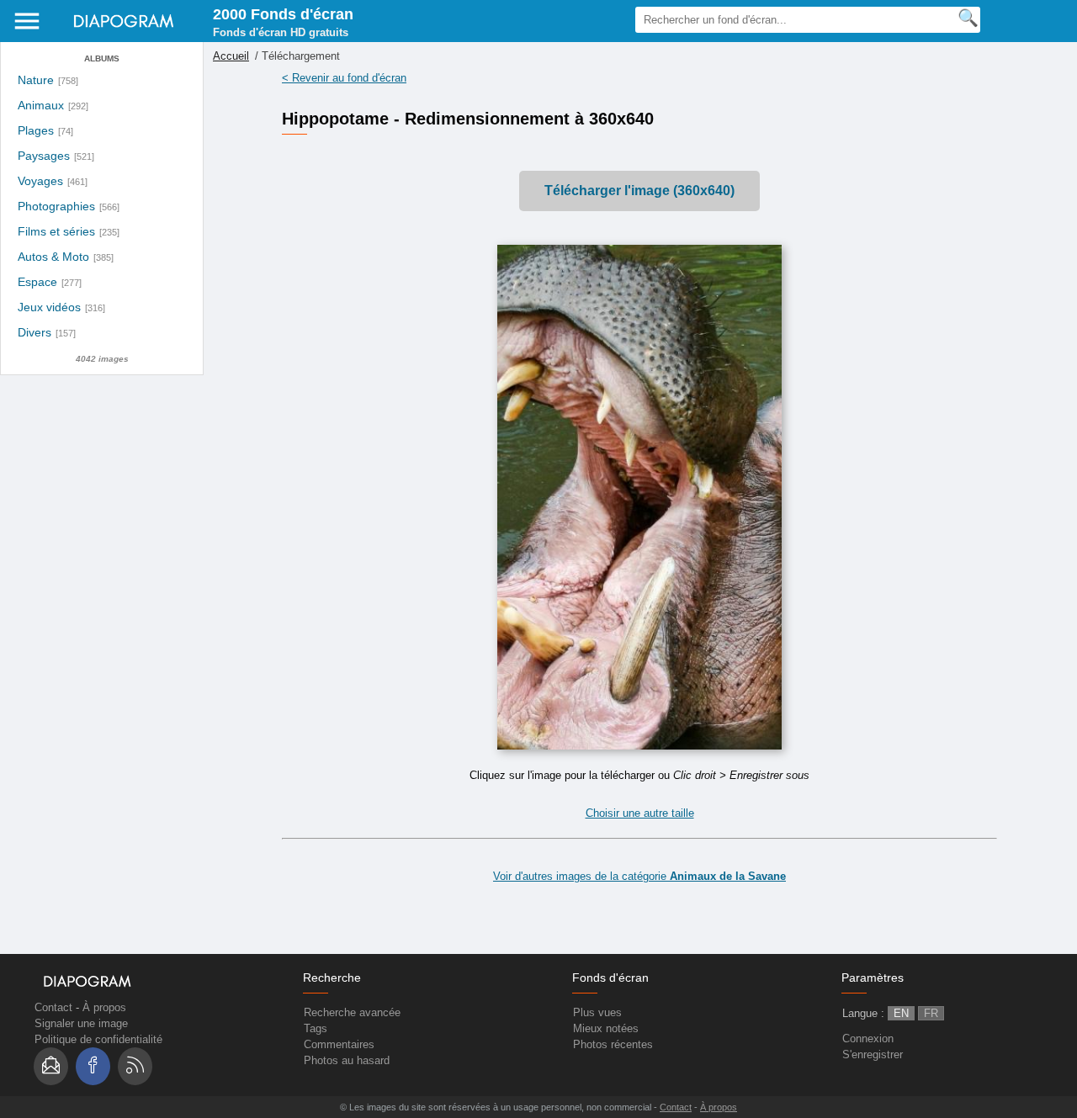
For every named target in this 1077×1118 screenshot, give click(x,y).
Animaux (41, 105)
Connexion (868, 1038)
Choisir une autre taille (640, 813)
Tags (315, 1028)
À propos (104, 1007)
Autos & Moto (53, 257)
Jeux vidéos (49, 307)
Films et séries (56, 231)
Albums (101, 58)
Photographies (56, 206)
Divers (34, 332)
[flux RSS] (135, 1066)
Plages (36, 131)
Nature (36, 80)
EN (901, 1013)
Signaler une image (81, 1023)
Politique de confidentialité (98, 1039)
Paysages (44, 156)
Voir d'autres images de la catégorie (639, 876)
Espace (37, 282)
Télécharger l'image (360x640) (639, 190)
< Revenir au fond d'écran (344, 78)
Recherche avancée (352, 1012)
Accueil (231, 56)
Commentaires (339, 1044)
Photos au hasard (347, 1060)
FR (931, 1013)
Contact (53, 1007)
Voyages (40, 181)
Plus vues (597, 1012)
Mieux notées (606, 1028)
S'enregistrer (872, 1054)
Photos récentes (613, 1044)
